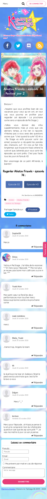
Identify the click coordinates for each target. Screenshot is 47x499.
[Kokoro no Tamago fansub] (23, 32)
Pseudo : (6, 448)
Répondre (38, 247)
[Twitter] (18, 46)
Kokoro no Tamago (13, 55)
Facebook (33, 210)
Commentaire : (9, 467)
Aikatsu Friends (22, 200)
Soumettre (23, 482)
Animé (11, 200)
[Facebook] (7, 46)
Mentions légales (8, 489)
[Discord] (29, 46)
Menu (5, 3)
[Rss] (40, 46)
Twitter (11, 214)
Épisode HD (33, 184)
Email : (5, 456)
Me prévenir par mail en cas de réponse (23, 463)
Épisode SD (14, 184)
